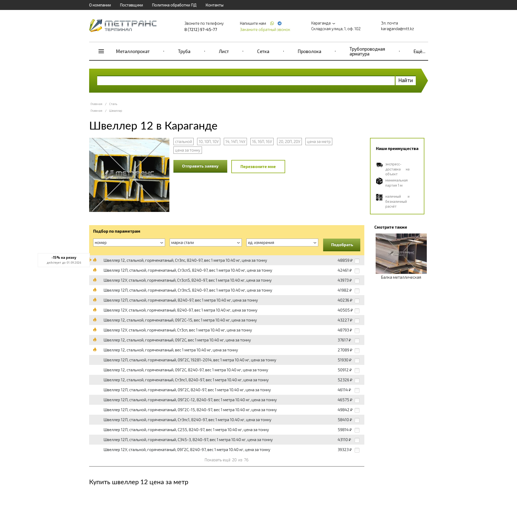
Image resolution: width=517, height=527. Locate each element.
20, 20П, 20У (289, 141)
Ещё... (419, 51)
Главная (96, 104)
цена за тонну (187, 150)
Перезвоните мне (258, 166)
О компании (100, 4)
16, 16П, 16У (262, 141)
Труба (184, 51)
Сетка (263, 51)
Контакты (214, 4)
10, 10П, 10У (209, 141)
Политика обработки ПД (174, 4)
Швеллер (115, 110)
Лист (224, 51)
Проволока (309, 51)
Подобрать (342, 244)
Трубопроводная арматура (367, 51)
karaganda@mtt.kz (397, 28)
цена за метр (319, 141)
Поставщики (131, 4)
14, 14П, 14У (235, 141)
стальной (183, 141)
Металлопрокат (133, 51)
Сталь (113, 104)
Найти (405, 80)
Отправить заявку (200, 165)
